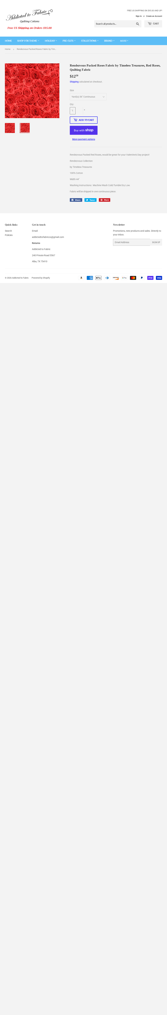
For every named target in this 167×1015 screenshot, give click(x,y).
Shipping (74, 81)
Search (8, 231)
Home (8, 40)
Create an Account (154, 16)
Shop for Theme (27, 40)
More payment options (83, 139)
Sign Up (156, 242)
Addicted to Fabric (20, 278)
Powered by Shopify (41, 278)
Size (72, 90)
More (123, 41)
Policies (9, 235)
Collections (89, 40)
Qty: (72, 104)
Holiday (50, 40)
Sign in (139, 16)
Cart (155, 23)
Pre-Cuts (68, 40)
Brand (108, 40)
